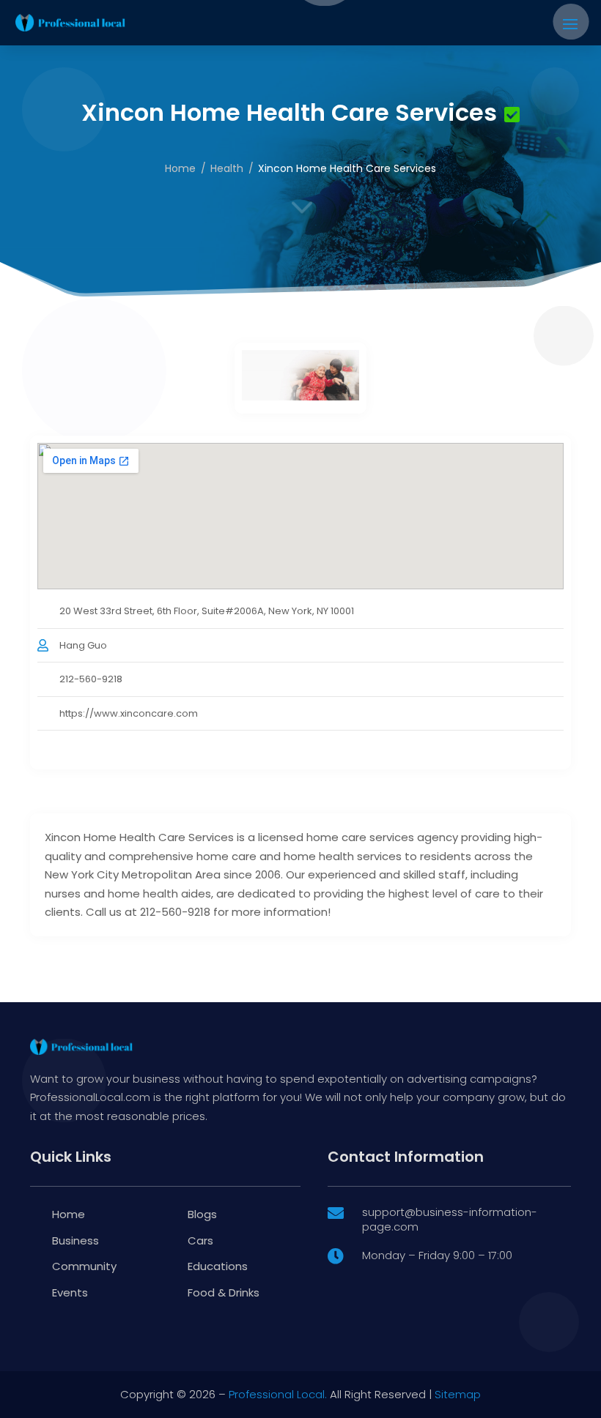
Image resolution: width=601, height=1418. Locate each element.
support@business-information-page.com (449, 1219)
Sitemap (458, 1394)
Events (70, 1292)
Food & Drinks (223, 1292)
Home (180, 168)
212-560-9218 (90, 679)
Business (75, 1240)
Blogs (202, 1214)
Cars (200, 1240)
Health (226, 168)
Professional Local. (278, 1394)
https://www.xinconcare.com (128, 713)
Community (84, 1266)
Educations (218, 1266)
